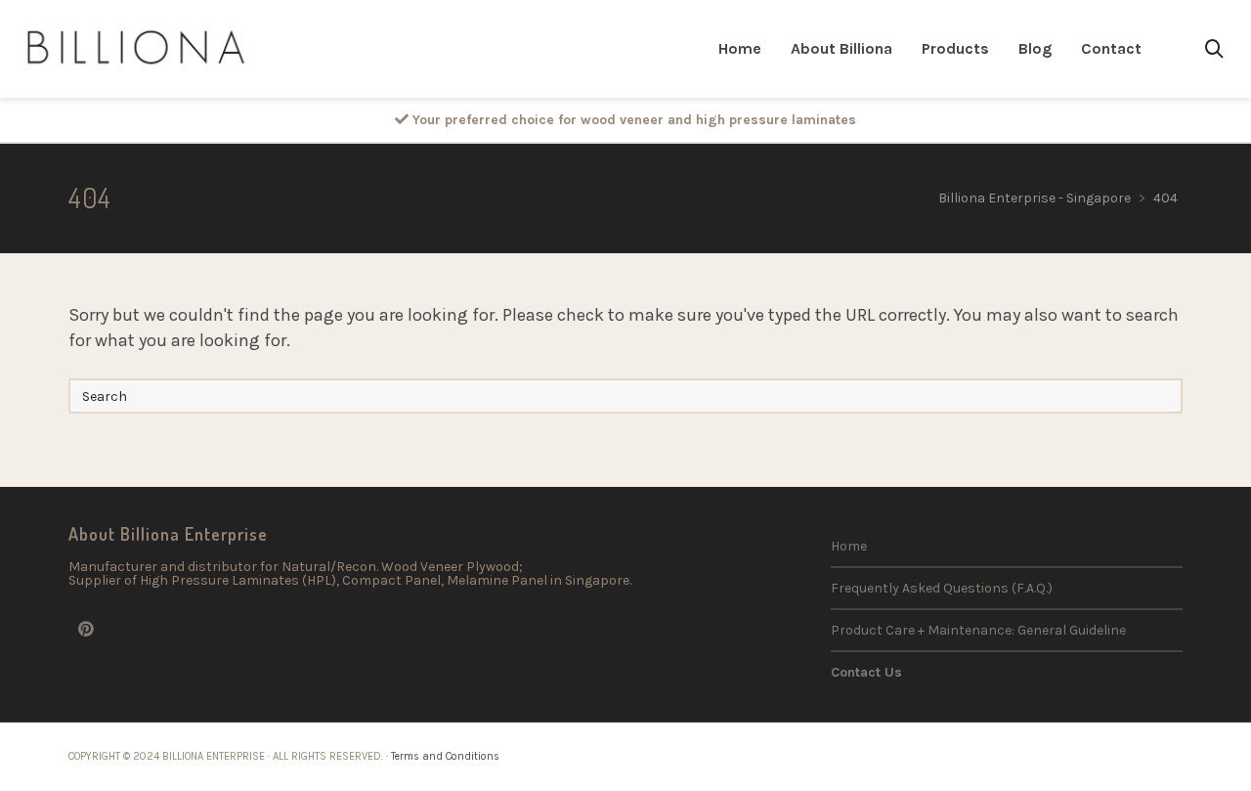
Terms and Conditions (445, 756)
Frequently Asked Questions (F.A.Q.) (942, 588)
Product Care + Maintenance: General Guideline (978, 630)
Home (849, 546)
